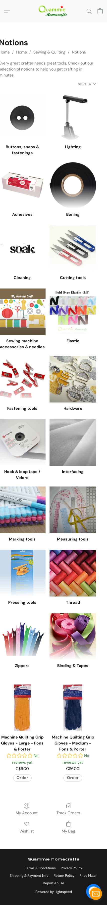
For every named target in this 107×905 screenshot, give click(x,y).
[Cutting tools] (73, 248)
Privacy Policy (71, 868)
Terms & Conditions (40, 868)
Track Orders (68, 813)
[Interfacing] (73, 442)
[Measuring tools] (73, 509)
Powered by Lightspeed (53, 892)
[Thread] (73, 573)
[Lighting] (73, 117)
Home (21, 52)
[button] (53, 11)
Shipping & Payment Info (29, 875)
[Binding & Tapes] (73, 636)
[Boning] (73, 185)
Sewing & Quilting (49, 52)
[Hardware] (73, 379)
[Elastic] (73, 311)
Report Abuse (53, 883)
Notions (79, 52)
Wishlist (26, 831)
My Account (27, 813)
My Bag (68, 831)
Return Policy (64, 875)
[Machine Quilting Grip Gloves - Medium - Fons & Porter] (73, 707)
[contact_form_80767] (96, 894)
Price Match (88, 875)
